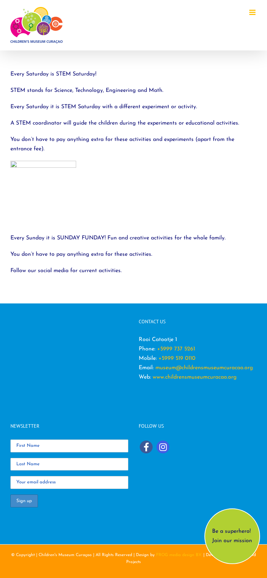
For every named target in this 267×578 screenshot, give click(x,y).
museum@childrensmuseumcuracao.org (204, 368)
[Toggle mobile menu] (253, 12)
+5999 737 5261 (176, 349)
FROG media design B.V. (179, 555)
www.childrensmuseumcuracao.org (195, 377)
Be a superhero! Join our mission (232, 536)
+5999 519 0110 (177, 358)
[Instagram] (162, 447)
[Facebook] (146, 447)
